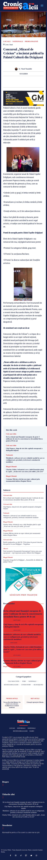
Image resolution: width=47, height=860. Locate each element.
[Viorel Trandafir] (17, 69)
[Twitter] (21, 80)
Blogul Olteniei (11, 466)
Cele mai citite (11, 434)
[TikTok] (21, 856)
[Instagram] (16, 856)
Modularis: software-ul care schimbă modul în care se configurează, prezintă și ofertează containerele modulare (25, 460)
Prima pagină (31, 41)
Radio (32, 731)
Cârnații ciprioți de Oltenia (35, 702)
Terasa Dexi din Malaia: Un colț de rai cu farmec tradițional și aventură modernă (11, 704)
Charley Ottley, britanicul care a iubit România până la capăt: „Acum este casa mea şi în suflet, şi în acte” (23, 649)
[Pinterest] (26, 80)
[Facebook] (16, 80)
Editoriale (21, 728)
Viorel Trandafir (26, 69)
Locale (7, 41)
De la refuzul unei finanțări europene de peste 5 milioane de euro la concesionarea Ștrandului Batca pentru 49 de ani (24, 439)
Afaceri (5, 548)
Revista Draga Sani (20, 731)
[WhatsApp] (31, 80)
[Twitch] (26, 856)
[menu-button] (42, 6)
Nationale (18, 41)
